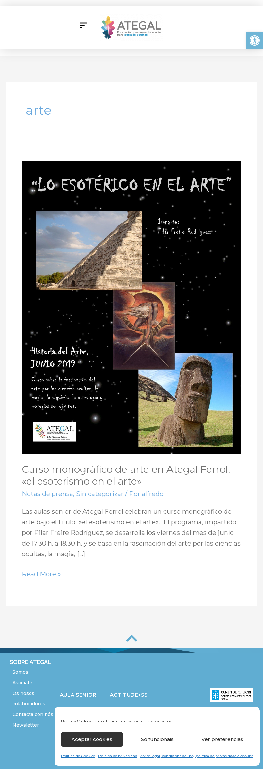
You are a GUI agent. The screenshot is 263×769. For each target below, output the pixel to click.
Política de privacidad (117, 755)
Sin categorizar (99, 494)
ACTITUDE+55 (129, 695)
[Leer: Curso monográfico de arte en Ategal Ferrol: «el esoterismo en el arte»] (131, 307)
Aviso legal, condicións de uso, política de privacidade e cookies (196, 755)
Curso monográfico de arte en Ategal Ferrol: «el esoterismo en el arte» (126, 475)
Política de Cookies (78, 755)
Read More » (41, 573)
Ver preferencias (222, 739)
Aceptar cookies (92, 739)
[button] (254, 40)
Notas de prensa (47, 494)
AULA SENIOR (78, 695)
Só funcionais (157, 739)
